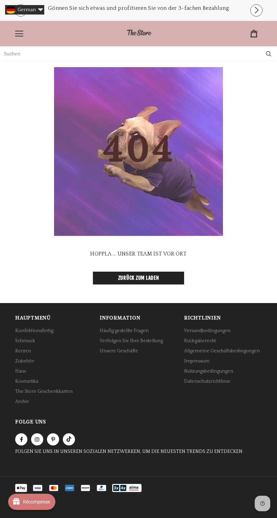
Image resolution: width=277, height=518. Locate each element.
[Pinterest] (53, 439)
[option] (138, 8)
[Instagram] (37, 439)
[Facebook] (21, 439)
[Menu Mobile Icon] (19, 34)
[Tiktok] (69, 439)
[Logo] (139, 33)
